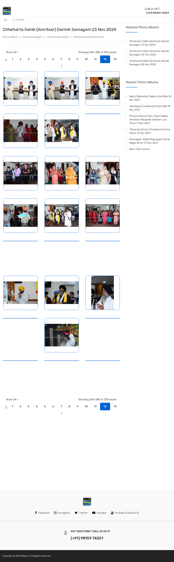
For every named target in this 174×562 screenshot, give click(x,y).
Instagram (64, 512)
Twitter (83, 512)
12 (105, 59)
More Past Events (139, 149)
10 (86, 59)
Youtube (101, 512)
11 (95, 59)
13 (115, 59)
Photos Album (10, 37)
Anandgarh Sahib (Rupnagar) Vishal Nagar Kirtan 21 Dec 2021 (149, 141)
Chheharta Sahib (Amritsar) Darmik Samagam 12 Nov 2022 (149, 43)
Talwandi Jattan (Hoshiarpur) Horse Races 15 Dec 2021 (149, 131)
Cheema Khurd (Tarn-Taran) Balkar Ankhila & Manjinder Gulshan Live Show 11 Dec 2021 (148, 120)
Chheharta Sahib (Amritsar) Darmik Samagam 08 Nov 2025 (149, 62)
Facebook (43, 512)
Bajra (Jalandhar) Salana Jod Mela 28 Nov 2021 (150, 98)
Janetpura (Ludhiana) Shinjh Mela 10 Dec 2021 (150, 108)
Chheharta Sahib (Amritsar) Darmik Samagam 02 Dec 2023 (149, 53)
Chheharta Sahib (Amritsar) (88, 37)
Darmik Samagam (32, 37)
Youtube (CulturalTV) (127, 512)
